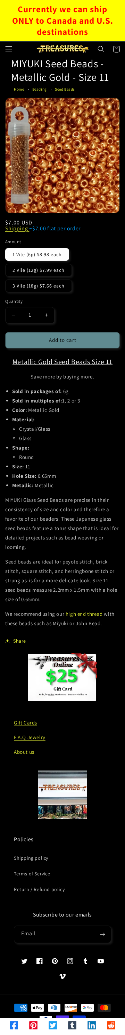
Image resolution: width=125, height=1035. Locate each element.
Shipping (17, 228)
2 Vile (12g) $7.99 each (38, 270)
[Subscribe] (102, 934)
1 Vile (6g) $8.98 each (37, 254)
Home (19, 89)
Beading (39, 89)
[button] (8, 49)
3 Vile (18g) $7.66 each (38, 286)
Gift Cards (25, 722)
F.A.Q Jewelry (29, 737)
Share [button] (19, 641)
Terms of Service (32, 874)
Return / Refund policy (39, 889)
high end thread (84, 614)
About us (24, 752)
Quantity (14, 301)
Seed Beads (65, 89)
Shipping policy (31, 858)
